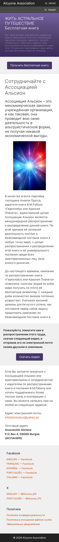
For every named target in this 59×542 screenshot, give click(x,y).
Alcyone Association (19, 3)
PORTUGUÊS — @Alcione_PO (24, 498)
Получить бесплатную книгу (29, 65)
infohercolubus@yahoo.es (22, 417)
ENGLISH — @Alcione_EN (21, 493)
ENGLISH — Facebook (19, 459)
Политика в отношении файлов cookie (29, 519)
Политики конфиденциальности (26, 515)
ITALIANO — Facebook (20, 477)
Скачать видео (29, 357)
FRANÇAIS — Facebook (20, 463)
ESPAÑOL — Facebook (20, 468)
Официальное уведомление (23, 524)
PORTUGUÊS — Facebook (22, 472)
